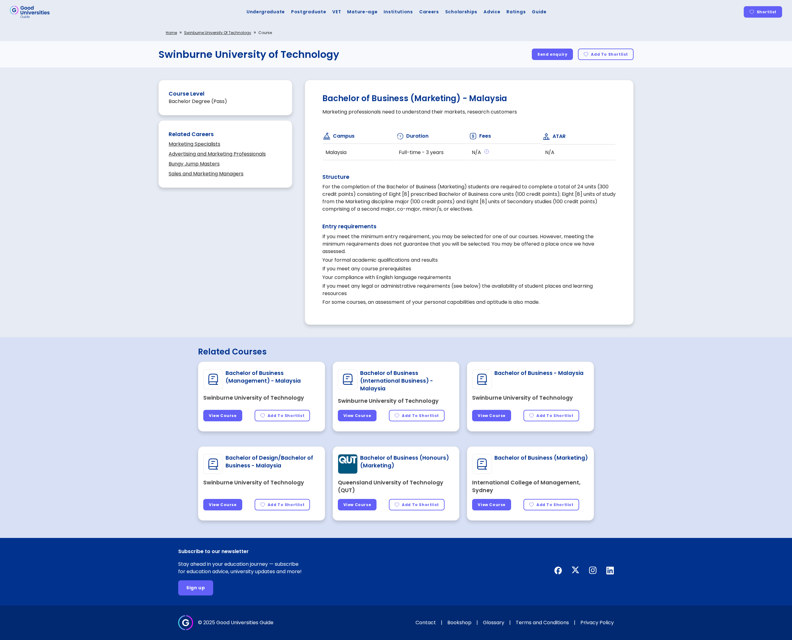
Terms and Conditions (542, 622)
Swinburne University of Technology (217, 32)
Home (171, 32)
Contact (425, 622)
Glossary (493, 622)
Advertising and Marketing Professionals (217, 153)
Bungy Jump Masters (194, 163)
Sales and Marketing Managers (206, 173)
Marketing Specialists (194, 144)
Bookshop (459, 622)
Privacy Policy (597, 622)
